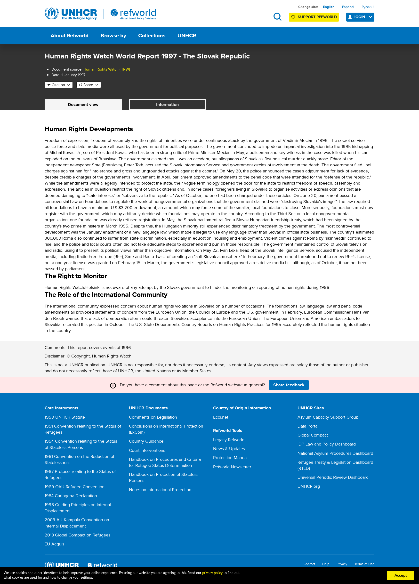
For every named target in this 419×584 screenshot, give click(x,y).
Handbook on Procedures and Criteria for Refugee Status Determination (165, 462)
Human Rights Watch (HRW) (106, 69)
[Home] (100, 14)
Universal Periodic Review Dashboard (333, 477)
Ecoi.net (220, 417)
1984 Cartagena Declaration (71, 496)
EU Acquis (54, 544)
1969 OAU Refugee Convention (75, 487)
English (328, 6)
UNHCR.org (309, 486)
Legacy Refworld (228, 440)
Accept (401, 575)
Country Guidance (146, 441)
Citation (58, 85)
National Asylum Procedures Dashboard (335, 453)
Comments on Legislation (153, 417)
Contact (309, 564)
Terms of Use (364, 564)
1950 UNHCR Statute (65, 417)
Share (88, 85)
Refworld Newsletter (232, 467)
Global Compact (313, 435)
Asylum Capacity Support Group (328, 417)
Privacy (342, 564)
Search (278, 17)
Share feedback (289, 385)
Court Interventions (147, 450)
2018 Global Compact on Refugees (77, 535)
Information (167, 104)
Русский (368, 6)
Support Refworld (317, 17)
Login (359, 17)
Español (348, 6)
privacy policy (212, 573)
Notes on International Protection (160, 490)
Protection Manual (230, 457)
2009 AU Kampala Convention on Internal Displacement (77, 523)
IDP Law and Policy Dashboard (327, 444)
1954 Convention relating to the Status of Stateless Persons (81, 444)
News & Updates (229, 449)
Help (325, 564)
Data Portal (308, 426)
